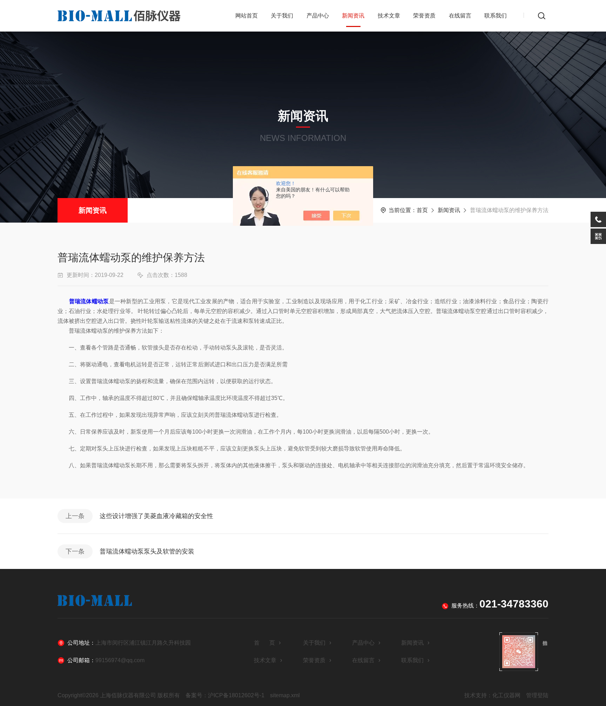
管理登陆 (537, 695)
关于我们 (282, 16)
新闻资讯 (353, 16)
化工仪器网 (506, 695)
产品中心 (318, 16)
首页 (422, 210)
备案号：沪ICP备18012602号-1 (225, 695)
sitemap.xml (285, 695)
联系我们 (495, 16)
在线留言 (460, 16)
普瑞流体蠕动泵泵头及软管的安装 (147, 551)
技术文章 (389, 16)
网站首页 (246, 16)
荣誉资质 (424, 16)
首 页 (264, 643)
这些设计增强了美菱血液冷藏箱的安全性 (156, 516)
